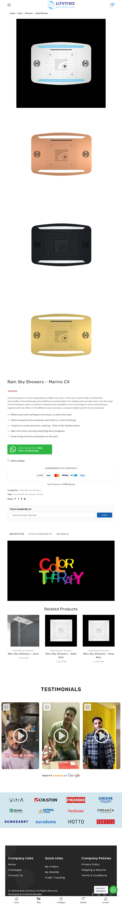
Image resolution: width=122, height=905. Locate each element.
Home (12, 13)
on (65, 775)
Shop (20, 13)
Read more (26, 631)
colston (16, 494)
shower (39, 494)
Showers (29, 13)
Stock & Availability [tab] (40, 534)
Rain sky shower (28, 494)
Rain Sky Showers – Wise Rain (98, 655)
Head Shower (41, 13)
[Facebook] (93, 894)
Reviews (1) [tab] (63, 534)
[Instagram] (98, 894)
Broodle (37, 894)
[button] (20, 735)
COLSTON (23, 658)
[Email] (110, 894)
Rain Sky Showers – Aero (23, 653)
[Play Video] (20, 768)
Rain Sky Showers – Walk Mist (61, 655)
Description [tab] (17, 534)
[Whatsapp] (104, 894)
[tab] (16, 534)
